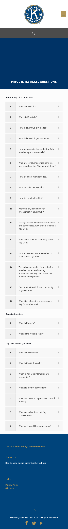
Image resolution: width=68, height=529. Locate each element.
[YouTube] (41, 523)
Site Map (9, 488)
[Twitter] (34, 523)
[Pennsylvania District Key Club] (34, 14)
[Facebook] (26, 523)
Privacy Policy (11, 485)
